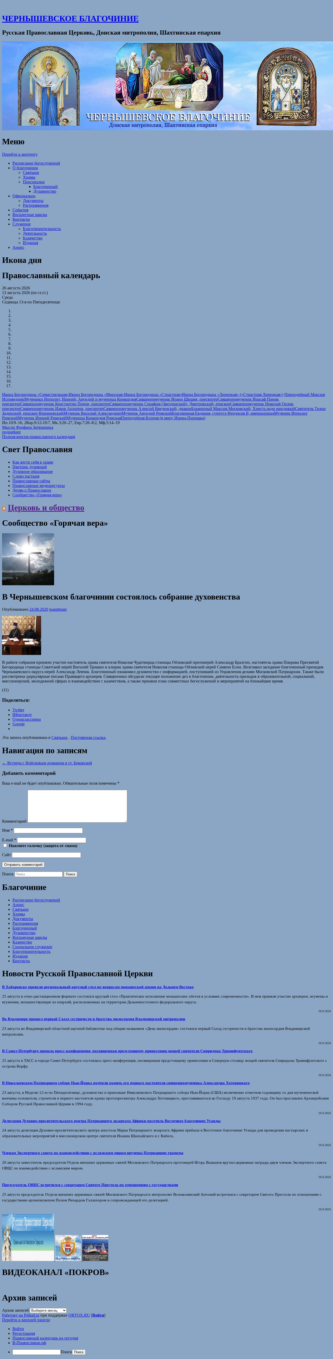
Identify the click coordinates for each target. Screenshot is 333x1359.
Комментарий (14, 821)
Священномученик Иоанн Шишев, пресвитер (177, 399)
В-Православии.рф (29, 1343)
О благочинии (25, 168)
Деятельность (35, 233)
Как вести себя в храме (32, 462)
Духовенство (44, 191)
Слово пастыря (25, 476)
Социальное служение (32, 947)
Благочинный (45, 186)
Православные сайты (31, 481)
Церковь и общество (46, 507)
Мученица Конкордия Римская (93, 418)
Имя (7, 830)
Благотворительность (42, 228)
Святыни (31, 172)
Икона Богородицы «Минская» (96, 394)
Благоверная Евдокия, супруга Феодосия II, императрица (223, 413)
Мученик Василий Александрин (92, 413)
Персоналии (34, 182)
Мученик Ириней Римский (42, 418)
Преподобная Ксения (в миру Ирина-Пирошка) (163, 418)
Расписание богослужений (36, 163)
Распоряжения (35, 205)
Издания (30, 242)
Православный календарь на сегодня (45, 1338)
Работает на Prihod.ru (20, 1315)
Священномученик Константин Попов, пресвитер (65, 404)
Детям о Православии (31, 490)
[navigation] (166, 1341)
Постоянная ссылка (88, 737)
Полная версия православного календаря (38, 436)
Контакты (21, 219)
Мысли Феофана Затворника (27, 427)
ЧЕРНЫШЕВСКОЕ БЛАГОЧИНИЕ (70, 18)
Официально (23, 196)
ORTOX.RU (79, 1315)
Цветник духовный (29, 467)
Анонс (18, 247)
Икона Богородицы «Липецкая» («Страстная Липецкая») (232, 394)
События (20, 210)
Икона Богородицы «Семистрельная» (35, 394)
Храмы (29, 177)
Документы (33, 200)
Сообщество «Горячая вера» (37, 495)
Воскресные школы (29, 214)
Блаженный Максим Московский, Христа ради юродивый (243, 408)
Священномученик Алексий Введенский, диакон (147, 408)
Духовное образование (32, 471)
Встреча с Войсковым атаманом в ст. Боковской (47, 763)
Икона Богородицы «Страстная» (153, 394)
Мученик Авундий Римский (146, 413)
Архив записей (15, 1310)
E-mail (9, 840)
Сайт (6, 855)
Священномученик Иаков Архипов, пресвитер (62, 408)
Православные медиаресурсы (38, 485)
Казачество (32, 238)
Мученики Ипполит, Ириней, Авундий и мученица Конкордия (80, 399)
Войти (98, 1315)
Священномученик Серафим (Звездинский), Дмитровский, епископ (170, 404)
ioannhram (58, 609)
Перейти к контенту (20, 154)
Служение (21, 224)
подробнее (11, 432)
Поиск (8, 874)
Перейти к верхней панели (26, 1320)
